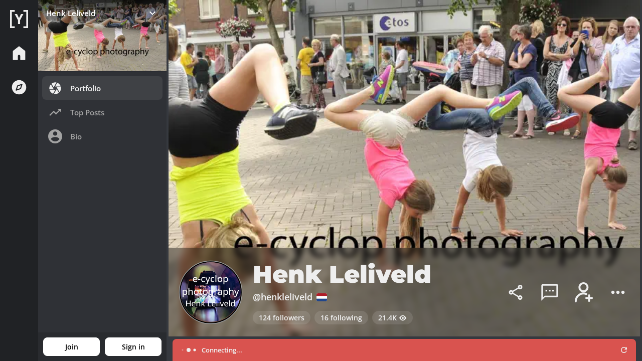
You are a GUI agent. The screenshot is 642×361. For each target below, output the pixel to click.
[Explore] (19, 87)
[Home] (19, 19)
